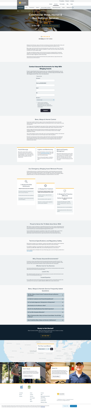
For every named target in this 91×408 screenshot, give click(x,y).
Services (31, 396)
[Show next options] (73, 7)
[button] (45, 30)
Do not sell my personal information (45, 397)
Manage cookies (44, 402)
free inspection (29, 250)
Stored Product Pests (56, 7)
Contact (72, 1)
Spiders (37, 7)
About (31, 401)
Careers (42, 392)
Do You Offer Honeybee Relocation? (36, 312)
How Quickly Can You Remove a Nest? (37, 305)
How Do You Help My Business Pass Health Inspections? (41, 309)
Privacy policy (43, 398)
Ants (26, 7)
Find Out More (56, 376)
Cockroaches (31, 7)
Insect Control (20, 7)
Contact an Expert (28, 376)
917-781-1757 (35, 26)
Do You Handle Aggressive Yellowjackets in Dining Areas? (41, 302)
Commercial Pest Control (25, 11)
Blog (31, 399)
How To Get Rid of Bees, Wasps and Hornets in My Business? (42, 320)
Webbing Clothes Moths (71, 7)
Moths (63, 7)
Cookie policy (43, 400)
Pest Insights (32, 398)
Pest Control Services (36, 11)
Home (18, 11)
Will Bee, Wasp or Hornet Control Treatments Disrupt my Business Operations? (43, 295)
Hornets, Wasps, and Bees (46, 7)
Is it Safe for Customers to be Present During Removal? (40, 299)
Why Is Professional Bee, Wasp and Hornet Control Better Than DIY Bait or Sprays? (44, 316)
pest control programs (45, 152)
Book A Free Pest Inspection (50, 26)
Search (67, 1)
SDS (41, 394)
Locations (62, 1)
